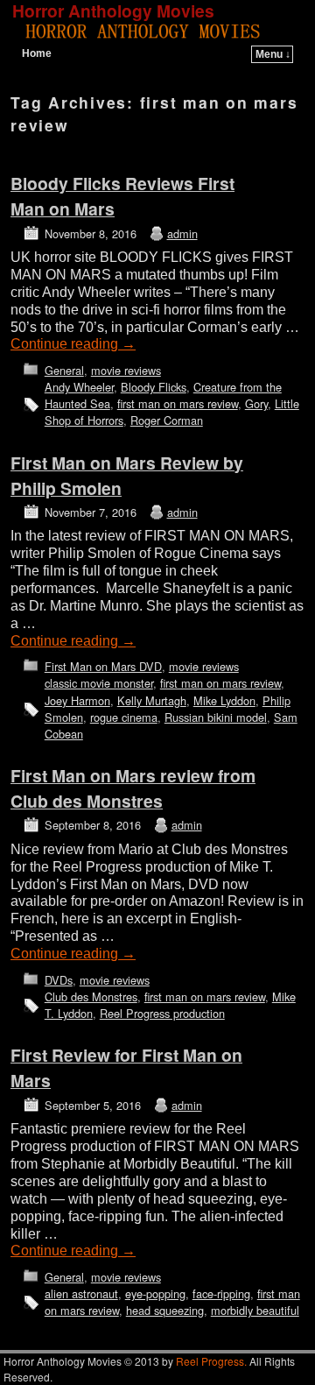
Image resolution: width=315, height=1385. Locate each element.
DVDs (59, 980)
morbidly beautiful (255, 1310)
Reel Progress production (162, 1013)
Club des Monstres (91, 996)
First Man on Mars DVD (103, 666)
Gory (256, 403)
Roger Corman (166, 420)
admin (182, 233)
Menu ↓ (273, 54)
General (64, 370)
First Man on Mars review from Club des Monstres (133, 788)
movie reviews (126, 370)
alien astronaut (81, 1293)
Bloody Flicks (153, 386)
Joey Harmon (77, 700)
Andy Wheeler (79, 386)
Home (37, 53)
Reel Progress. (211, 1360)
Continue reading (73, 343)
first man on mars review (177, 403)
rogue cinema (124, 717)
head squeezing (165, 1310)
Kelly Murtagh (151, 700)
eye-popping (155, 1293)
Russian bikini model (215, 717)
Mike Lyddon (224, 700)
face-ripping (221, 1293)
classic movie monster (99, 683)
